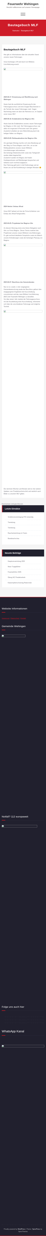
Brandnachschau (13, 538)
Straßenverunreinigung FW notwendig (20, 517)
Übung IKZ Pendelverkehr (16, 577)
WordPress (21, 1229)
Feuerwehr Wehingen (23, 4)
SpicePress (36, 1229)
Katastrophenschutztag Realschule (20, 583)
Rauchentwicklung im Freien (17, 533)
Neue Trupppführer (14, 566)
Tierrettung (11, 522)
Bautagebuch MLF (27, 31)
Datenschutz (15, 618)
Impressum (5, 618)
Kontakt (23, 618)
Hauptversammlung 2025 (16, 561)
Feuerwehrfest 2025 (14, 572)
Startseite (15, 31)
